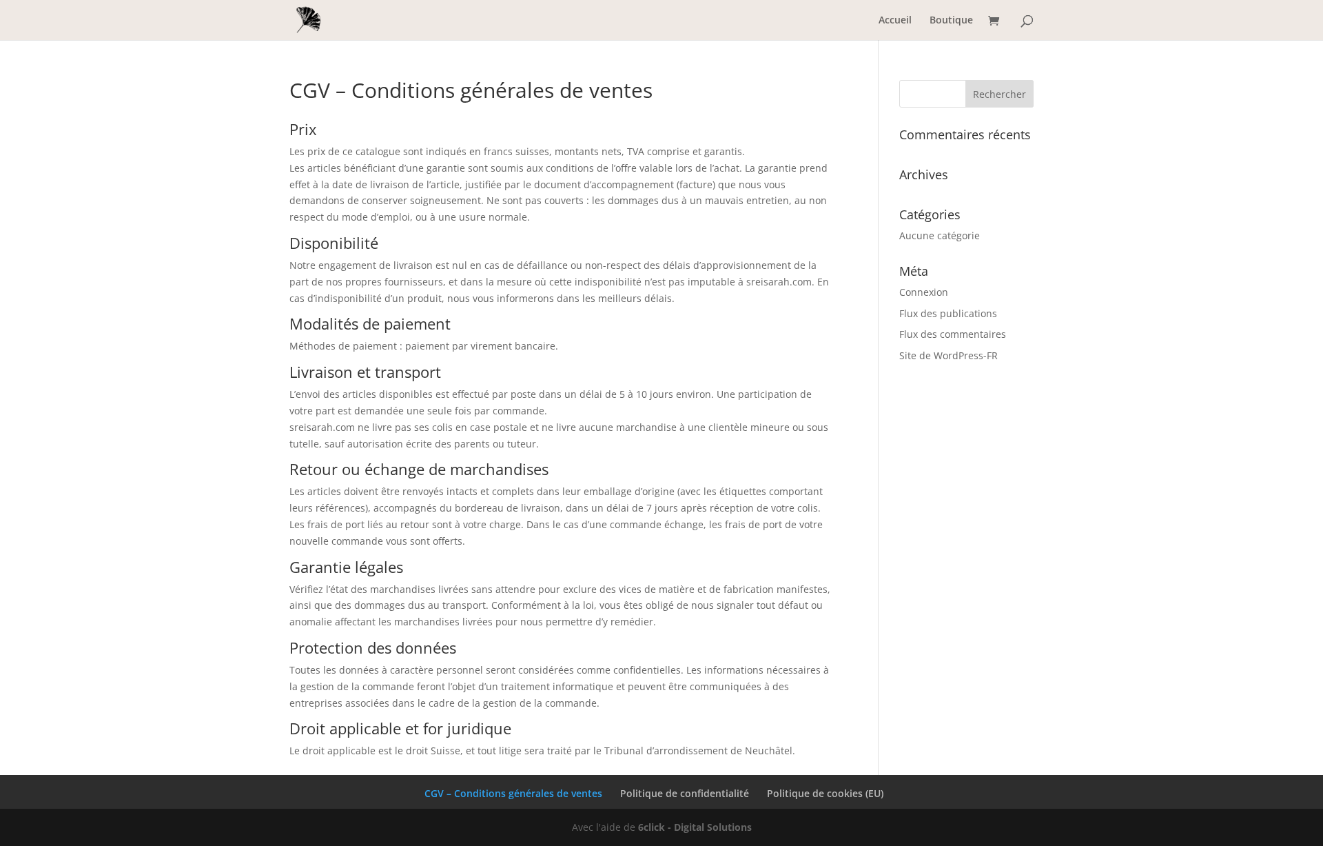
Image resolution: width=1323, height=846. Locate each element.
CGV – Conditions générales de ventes (513, 793)
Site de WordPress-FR (948, 355)
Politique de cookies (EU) (825, 793)
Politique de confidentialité (684, 793)
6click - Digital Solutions (695, 827)
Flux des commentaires (952, 334)
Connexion (923, 292)
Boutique (951, 20)
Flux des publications (948, 313)
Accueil (895, 20)
